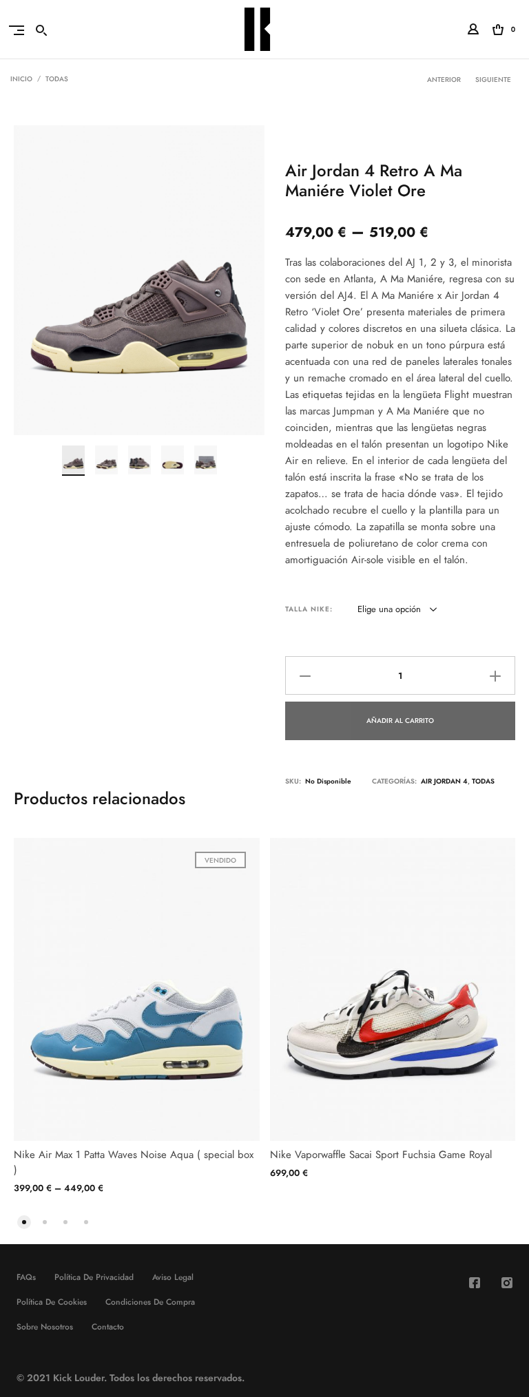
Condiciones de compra (150, 1301)
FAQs (26, 1277)
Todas (56, 79)
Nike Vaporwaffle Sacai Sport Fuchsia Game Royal (381, 1155)
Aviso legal (173, 1277)
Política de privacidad (94, 1277)
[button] (24, 1220)
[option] (73, 460)
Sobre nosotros (45, 1326)
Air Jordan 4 (444, 781)
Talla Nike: (309, 609)
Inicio (21, 79)
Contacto (108, 1326)
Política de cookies (52, 1301)
